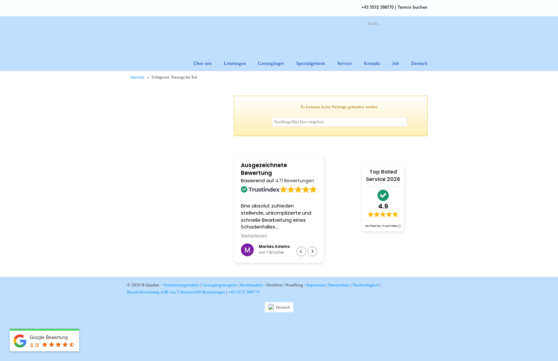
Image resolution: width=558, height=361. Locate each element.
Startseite (137, 77)
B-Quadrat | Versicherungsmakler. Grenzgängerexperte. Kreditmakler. (203, 34)
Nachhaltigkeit (366, 284)
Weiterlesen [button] (254, 236)
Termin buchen (413, 7)
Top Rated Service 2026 (383, 175)
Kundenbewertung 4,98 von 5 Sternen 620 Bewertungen (176, 292)
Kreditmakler (251, 284)
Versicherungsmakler (181, 284)
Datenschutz (339, 284)
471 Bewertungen (294, 180)
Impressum (315, 284)
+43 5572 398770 (377, 7)
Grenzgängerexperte (219, 284)
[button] (312, 251)
